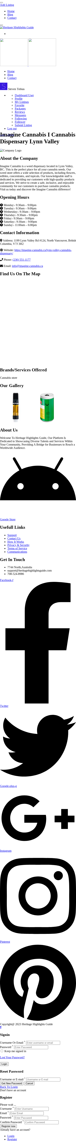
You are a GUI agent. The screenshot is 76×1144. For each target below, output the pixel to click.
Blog (10, 14)
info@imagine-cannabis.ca (27, 266)
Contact (11, 17)
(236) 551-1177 (22, 259)
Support (12, 535)
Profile (19, 98)
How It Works (15, 541)
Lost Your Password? (12, 1057)
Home (11, 11)
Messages (20, 115)
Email (3, 1113)
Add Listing (7, 4)
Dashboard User (24, 95)
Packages (20, 108)
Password (5, 1047)
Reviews (20, 111)
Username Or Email (11, 1042)
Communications (17, 551)
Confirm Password (11, 1122)
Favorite (19, 105)
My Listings (22, 101)
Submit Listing (23, 125)
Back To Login (9, 1086)
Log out (12, 128)
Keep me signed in (15, 1051)
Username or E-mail (11, 1079)
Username (6, 1108)
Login (10, 1136)
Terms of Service (17, 548)
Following (21, 118)
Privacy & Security (18, 545)
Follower (20, 121)
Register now (8, 1126)
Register (12, 1139)
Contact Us (13, 538)
